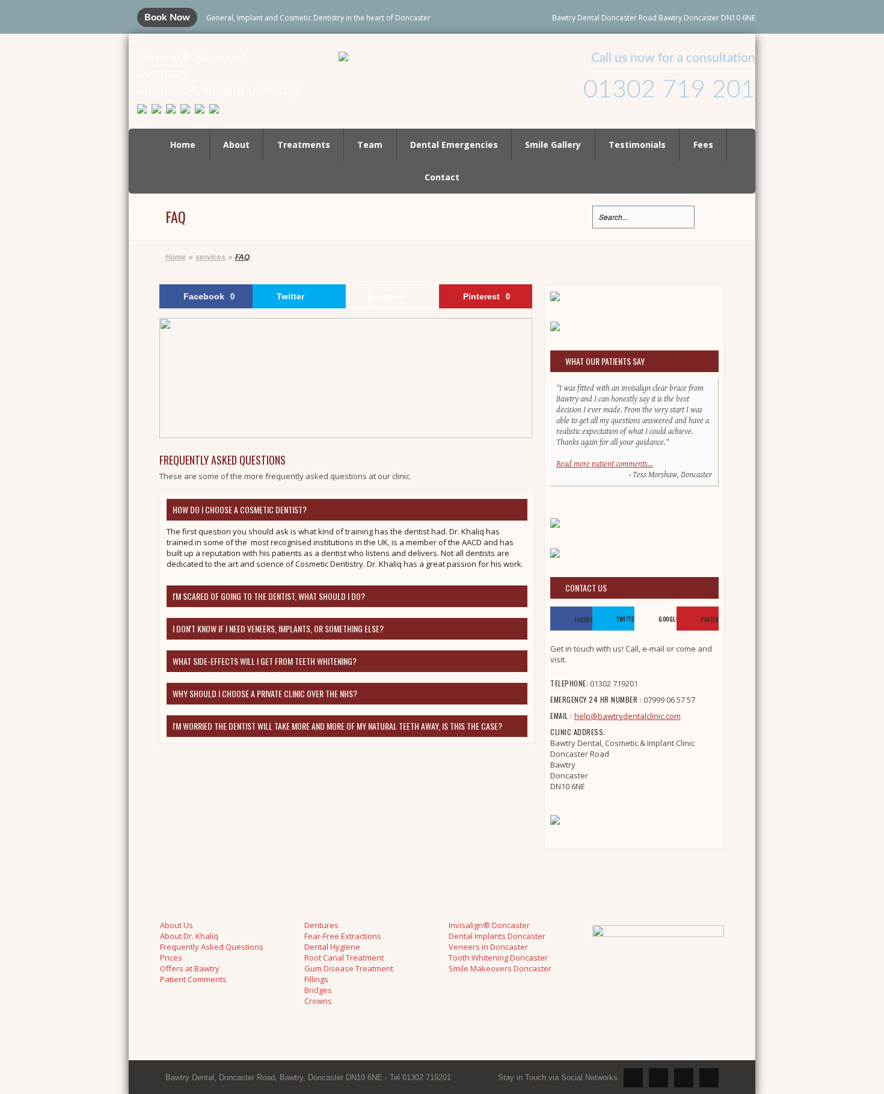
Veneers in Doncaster (488, 946)
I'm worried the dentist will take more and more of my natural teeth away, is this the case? (337, 726)
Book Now (167, 17)
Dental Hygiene (332, 946)
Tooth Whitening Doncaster (498, 957)
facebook (683, 1077)
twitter (633, 1077)
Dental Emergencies (454, 144)
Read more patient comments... (604, 464)
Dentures (321, 925)
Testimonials (637, 144)
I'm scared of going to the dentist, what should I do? (269, 596)
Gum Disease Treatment (348, 968)
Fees (703, 144)
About (236, 144)
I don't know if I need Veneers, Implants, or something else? (278, 628)
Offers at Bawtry (189, 968)
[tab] (347, 510)
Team (369, 144)
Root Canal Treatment (344, 957)
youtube (658, 1077)
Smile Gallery (553, 144)
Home (182, 144)
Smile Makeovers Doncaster (500, 968)
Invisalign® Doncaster (489, 925)
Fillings (316, 979)
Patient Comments (193, 979)
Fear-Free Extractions (342, 936)
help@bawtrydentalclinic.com (627, 715)
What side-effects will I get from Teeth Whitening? (265, 661)
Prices (171, 957)
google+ (709, 1077)
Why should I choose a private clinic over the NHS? (265, 693)
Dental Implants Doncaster (497, 936)
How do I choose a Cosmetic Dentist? (240, 509)
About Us (176, 925)
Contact (442, 177)
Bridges (318, 990)
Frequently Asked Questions (211, 946)
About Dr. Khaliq (189, 936)
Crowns (318, 1000)
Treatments (303, 144)
